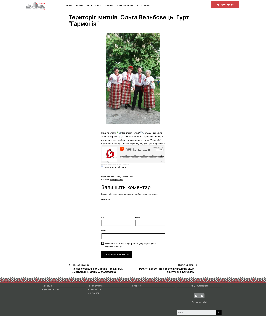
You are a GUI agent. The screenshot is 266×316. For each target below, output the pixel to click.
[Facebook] (196, 295)
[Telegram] (201, 295)
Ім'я (103, 217)
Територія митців (116, 179)
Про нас (79, 5)
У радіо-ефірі (94, 289)
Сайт (103, 230)
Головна (68, 5)
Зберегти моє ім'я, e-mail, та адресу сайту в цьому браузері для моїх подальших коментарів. (131, 245)
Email (138, 217)
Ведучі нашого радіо (51, 289)
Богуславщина (94, 5)
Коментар (106, 199)
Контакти (109, 5)
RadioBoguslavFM (105, 164)
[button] (225, 4)
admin (132, 176)
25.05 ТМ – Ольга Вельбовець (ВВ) (120, 164)
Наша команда (143, 5)
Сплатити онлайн (125, 5)
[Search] (219, 312)
